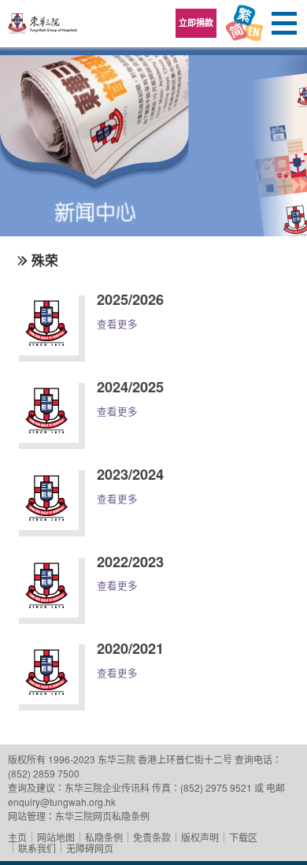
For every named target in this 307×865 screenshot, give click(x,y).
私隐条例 (104, 837)
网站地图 (56, 837)
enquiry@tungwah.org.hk (62, 801)
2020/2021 (130, 648)
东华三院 (43, 28)
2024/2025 (130, 387)
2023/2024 (130, 474)
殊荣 (44, 260)
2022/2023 (130, 561)
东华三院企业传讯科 (107, 787)
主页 (17, 837)
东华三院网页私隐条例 (102, 815)
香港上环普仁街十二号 (185, 759)
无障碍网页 (89, 848)
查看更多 (117, 324)
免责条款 (152, 837)
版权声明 (200, 837)
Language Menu (244, 23)
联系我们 (37, 848)
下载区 (243, 837)
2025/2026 (130, 299)
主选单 (283, 23)
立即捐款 (196, 22)
